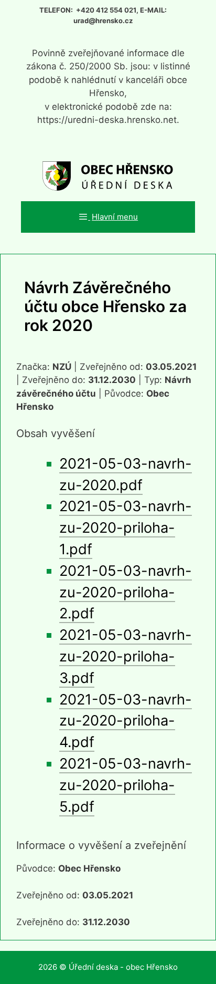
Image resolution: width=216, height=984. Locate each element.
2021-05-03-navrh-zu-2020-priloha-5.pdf (125, 785)
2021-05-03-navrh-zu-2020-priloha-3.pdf (125, 656)
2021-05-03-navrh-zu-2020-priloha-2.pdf (125, 592)
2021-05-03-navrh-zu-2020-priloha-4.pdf (125, 721)
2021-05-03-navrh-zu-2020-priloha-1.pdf (125, 528)
